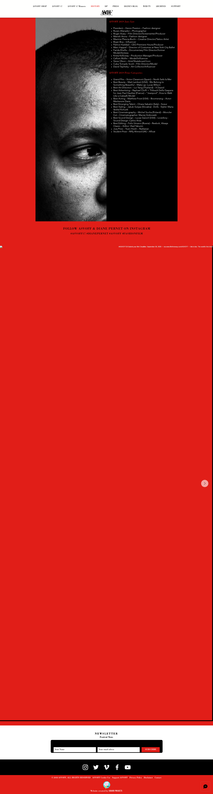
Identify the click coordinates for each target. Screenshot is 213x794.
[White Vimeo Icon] (106, 767)
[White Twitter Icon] (96, 767)
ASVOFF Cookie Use (101, 778)
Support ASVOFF (120, 778)
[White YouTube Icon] (127, 767)
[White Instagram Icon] (85, 767)
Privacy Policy (135, 778)
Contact (158, 778)
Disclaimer (148, 778)
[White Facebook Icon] (117, 767)
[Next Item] (204, 483)
